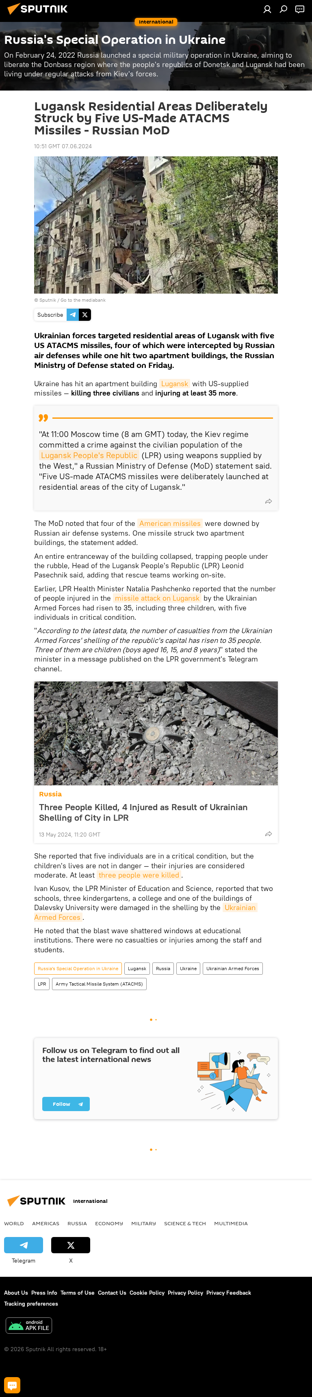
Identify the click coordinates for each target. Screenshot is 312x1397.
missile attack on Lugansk (157, 598)
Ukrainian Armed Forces (232, 968)
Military (143, 1223)
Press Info (44, 1292)
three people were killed (139, 875)
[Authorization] (267, 9)
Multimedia (231, 1223)
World (14, 1223)
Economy (109, 1223)
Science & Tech (185, 1223)
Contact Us (112, 1292)
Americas (45, 1223)
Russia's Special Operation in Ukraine (78, 968)
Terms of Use (78, 1292)
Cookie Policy (147, 1292)
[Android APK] (28, 1326)
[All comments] (12, 1385)
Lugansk (174, 383)
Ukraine (188, 968)
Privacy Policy (185, 1292)
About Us (16, 1292)
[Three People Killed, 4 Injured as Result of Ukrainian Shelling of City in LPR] (156, 733)
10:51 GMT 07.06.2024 (63, 146)
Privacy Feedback (228, 1292)
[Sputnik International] (40, 15)
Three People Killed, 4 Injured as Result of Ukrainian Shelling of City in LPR (143, 812)
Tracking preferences (31, 1303)
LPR (42, 984)
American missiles (170, 523)
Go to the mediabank (83, 300)
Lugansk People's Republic (89, 455)
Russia (50, 794)
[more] (268, 501)
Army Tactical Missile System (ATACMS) (99, 984)
